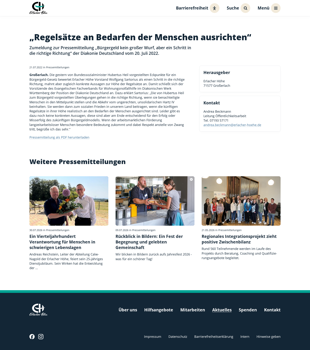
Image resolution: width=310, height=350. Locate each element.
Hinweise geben (269, 336)
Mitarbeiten (192, 310)
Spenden (248, 310)
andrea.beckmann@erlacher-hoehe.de (232, 125)
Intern (244, 336)
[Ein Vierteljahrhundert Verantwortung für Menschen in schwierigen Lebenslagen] (68, 223)
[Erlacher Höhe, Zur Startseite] (38, 8)
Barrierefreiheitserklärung (213, 336)
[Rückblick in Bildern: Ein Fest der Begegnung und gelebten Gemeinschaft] (155, 218)
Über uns (128, 310)
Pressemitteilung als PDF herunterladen (59, 137)
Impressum (152, 336)
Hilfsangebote (158, 310)
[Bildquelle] (191, 179)
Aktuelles (222, 310)
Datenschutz (177, 336)
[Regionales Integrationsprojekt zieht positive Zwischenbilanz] (241, 218)
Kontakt (272, 310)
